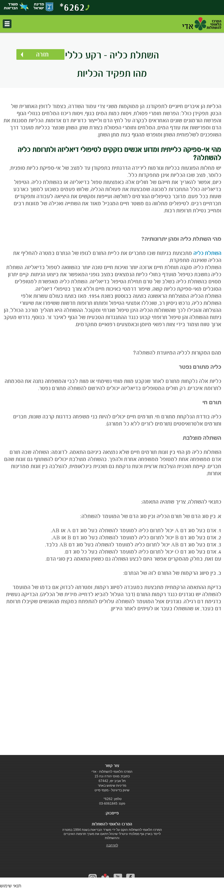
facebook (130, 878)
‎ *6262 (108, 799)
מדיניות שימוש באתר (112, 785)
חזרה (42, 54)
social (105, 878)
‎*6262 (72, 7)
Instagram (93, 878)
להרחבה (112, 845)
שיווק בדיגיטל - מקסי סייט (112, 790)
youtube (118, 878)
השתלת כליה (207, 253)
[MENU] (7, 23)
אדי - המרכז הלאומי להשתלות (201, 23)
